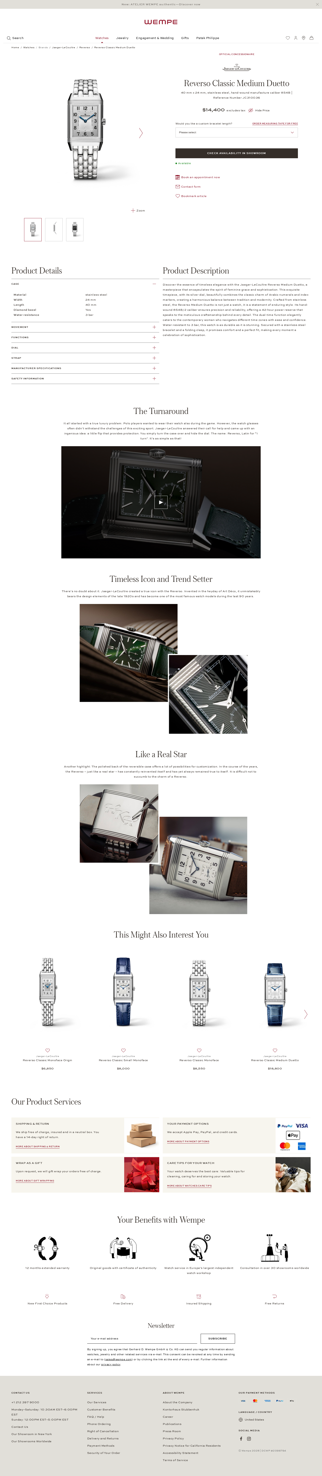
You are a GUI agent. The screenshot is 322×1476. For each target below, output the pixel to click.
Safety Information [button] (27, 378)
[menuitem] (288, 38)
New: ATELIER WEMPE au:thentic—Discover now (161, 4)
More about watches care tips (189, 1186)
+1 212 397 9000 (25, 1402)
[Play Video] (161, 502)
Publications (172, 1424)
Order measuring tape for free (275, 123)
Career (168, 1417)
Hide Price (262, 110)
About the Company (178, 1402)
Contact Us (19, 1427)
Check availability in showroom (236, 153)
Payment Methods (101, 1446)
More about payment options (188, 1141)
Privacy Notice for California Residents (192, 1446)
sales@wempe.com (118, 1359)
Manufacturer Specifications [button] (36, 368)
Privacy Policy (173, 1438)
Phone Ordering (99, 1424)
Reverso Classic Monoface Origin (47, 1060)
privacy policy (110, 1364)
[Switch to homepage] (161, 22)
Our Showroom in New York (31, 1434)
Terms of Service (175, 1460)
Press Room (172, 1431)
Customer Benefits (101, 1409)
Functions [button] (20, 337)
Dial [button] (14, 347)
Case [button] (15, 283)
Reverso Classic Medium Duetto (275, 1060)
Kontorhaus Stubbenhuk (181, 1409)
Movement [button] (19, 327)
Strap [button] (16, 358)
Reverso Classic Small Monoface (123, 1060)
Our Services (96, 1402)
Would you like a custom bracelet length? (203, 123)
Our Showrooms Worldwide (31, 1441)
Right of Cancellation (103, 1431)
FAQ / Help (95, 1417)
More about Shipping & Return (38, 1146)
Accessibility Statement (180, 1453)
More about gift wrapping (35, 1180)
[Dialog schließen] (318, 4)
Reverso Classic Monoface (199, 1060)
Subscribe (217, 1338)
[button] (197, 178)
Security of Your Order (103, 1453)
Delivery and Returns (103, 1438)
